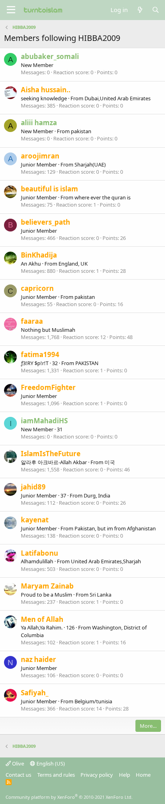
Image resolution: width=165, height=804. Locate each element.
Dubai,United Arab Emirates (118, 98)
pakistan (81, 131)
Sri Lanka (100, 594)
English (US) (50, 763)
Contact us (18, 774)
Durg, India (97, 495)
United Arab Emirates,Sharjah (106, 561)
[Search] (155, 9)
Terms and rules (56, 774)
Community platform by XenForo (69, 797)
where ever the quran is (102, 197)
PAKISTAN (87, 363)
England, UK (73, 263)
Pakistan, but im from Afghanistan (115, 528)
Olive (17, 763)
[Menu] (11, 10)
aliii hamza (39, 122)
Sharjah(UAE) (90, 164)
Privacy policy (96, 774)
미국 (110, 462)
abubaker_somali (50, 56)
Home (143, 774)
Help (124, 774)
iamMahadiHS (44, 420)
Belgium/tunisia (93, 701)
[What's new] (139, 9)
